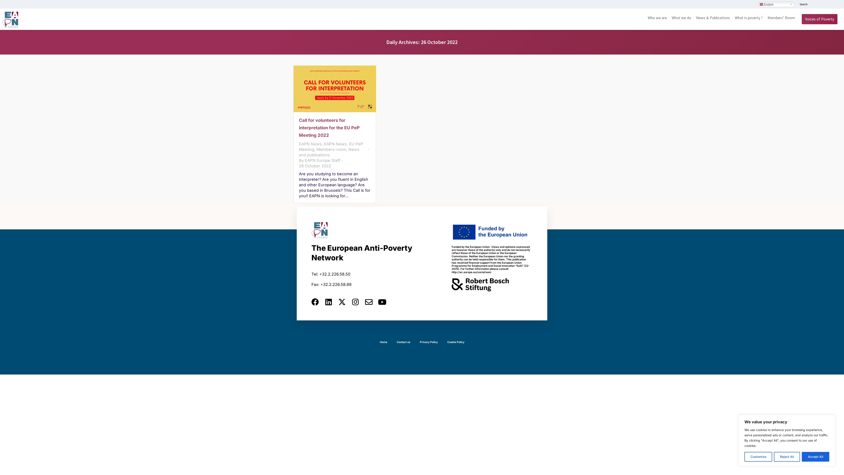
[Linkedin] (328, 302)
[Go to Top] (837, 468)
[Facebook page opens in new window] (821, 4)
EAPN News (310, 144)
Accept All (815, 457)
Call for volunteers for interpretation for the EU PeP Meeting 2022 (329, 128)
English (768, 4)
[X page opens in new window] (828, 4)
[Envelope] (369, 302)
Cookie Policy (455, 342)
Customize (758, 457)
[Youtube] (382, 302)
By (319, 160)
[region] (786, 440)
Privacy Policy (429, 342)
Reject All (787, 457)
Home (383, 342)
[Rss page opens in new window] (834, 4)
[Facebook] (315, 302)
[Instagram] (355, 302)
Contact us (403, 342)
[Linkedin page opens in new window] (815, 4)
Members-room (331, 149)
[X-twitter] (342, 302)
